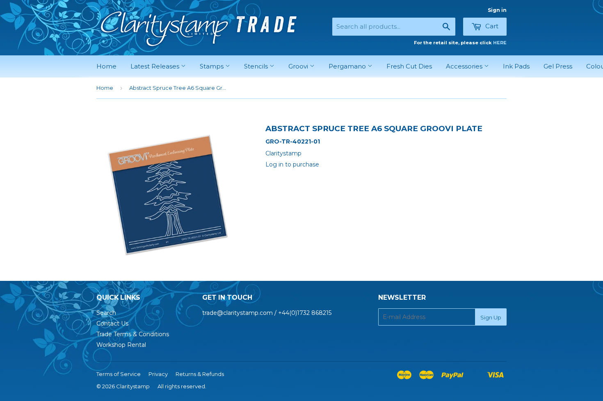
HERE (500, 43)
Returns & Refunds (200, 374)
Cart (491, 26)
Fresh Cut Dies (409, 66)
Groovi (299, 66)
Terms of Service (118, 374)
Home (106, 66)
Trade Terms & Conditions (132, 334)
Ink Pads (516, 66)
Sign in (497, 10)
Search (106, 313)
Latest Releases (155, 66)
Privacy (158, 374)
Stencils (257, 66)
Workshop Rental (121, 345)
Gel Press (558, 66)
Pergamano (348, 66)
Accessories (465, 66)
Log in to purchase (292, 164)
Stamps (212, 66)
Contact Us (112, 323)
